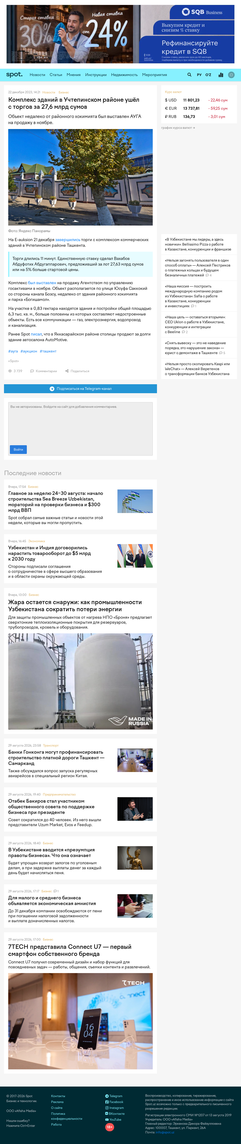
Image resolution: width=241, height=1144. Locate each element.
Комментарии (46, 371)
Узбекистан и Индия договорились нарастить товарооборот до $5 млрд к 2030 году (49, 553)
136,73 (189, 116)
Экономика (36, 541)
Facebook (116, 1102)
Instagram (116, 1108)
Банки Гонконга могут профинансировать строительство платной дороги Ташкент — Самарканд (56, 757)
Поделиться (79, 371)
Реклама (57, 1102)
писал (36, 334)
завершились (67, 239)
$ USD (171, 100)
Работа (56, 1124)
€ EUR (171, 108)
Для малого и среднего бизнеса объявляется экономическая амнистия (52, 900)
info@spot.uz (165, 1132)
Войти (18, 450)
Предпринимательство (59, 794)
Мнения (74, 75)
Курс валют (173, 92)
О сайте (56, 1108)
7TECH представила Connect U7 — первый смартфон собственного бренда (70, 950)
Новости (37, 75)
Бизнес (33, 487)
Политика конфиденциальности (66, 1116)
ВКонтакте (116, 1114)
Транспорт (51, 745)
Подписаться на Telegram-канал (83, 388)
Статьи (56, 75)
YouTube (115, 1119)
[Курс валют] (220, 75)
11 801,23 (191, 100)
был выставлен (42, 282)
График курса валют (177, 128)
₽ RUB (171, 116)
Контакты (58, 1096)
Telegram (115, 1096)
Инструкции (96, 75)
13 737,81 (191, 108)
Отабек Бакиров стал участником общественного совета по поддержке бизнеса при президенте (51, 806)
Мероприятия (154, 75)
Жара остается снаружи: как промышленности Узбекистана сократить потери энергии (75, 605)
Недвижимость (124, 75)
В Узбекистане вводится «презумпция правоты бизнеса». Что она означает (51, 852)
